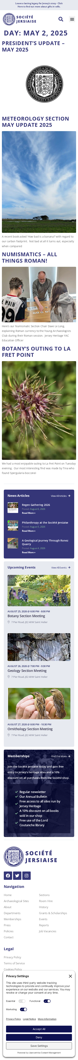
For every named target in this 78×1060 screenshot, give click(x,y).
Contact (8, 937)
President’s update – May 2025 (33, 46)
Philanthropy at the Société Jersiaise (45, 522)
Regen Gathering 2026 (36, 505)
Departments (12, 913)
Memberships (12, 919)
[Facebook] (8, 876)
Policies (8, 931)
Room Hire (46, 901)
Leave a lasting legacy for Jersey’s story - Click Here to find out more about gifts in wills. (38, 5)
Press (7, 925)
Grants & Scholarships (53, 913)
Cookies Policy (13, 969)
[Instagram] (26, 876)
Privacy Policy (12, 957)
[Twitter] (17, 876)
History (43, 907)
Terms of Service (14, 963)
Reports (44, 925)
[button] (72, 19)
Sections (44, 895)
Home (8, 895)
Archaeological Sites (16, 901)
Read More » (28, 513)
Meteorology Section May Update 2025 (35, 121)
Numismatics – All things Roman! (29, 257)
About (7, 907)
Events (43, 919)
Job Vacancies (47, 931)
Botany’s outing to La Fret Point (36, 351)
